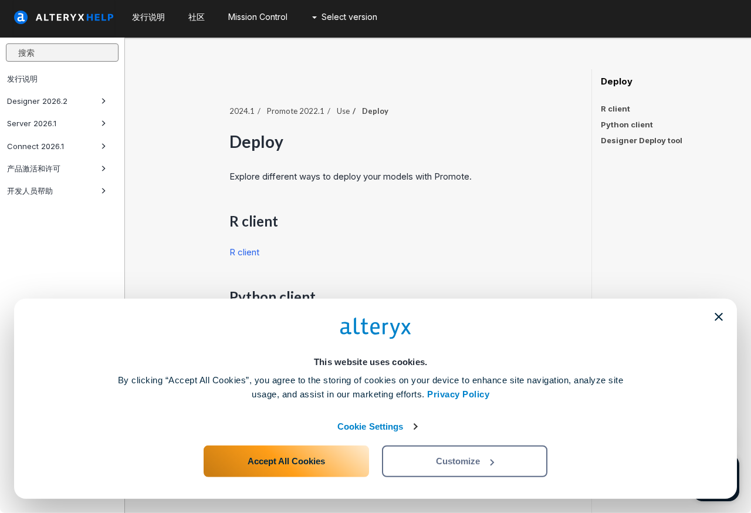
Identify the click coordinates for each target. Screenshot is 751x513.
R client (244, 252)
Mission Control (257, 17)
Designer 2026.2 (37, 101)
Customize (458, 461)
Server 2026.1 (31, 123)
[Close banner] (719, 317)
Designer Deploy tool (641, 140)
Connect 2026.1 (35, 146)
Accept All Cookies (286, 461)
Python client (627, 124)
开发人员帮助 (30, 190)
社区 (196, 17)
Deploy (616, 81)
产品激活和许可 (33, 168)
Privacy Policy (458, 394)
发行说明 (22, 78)
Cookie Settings (370, 426)
